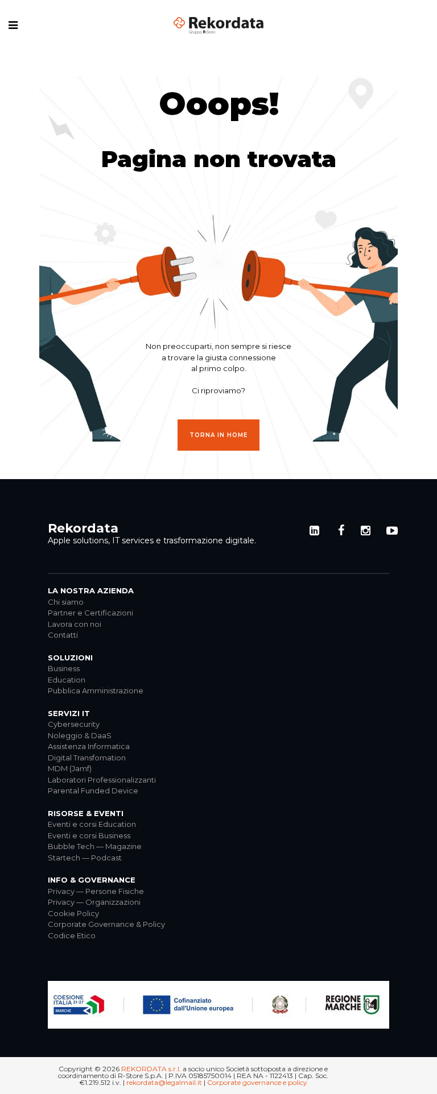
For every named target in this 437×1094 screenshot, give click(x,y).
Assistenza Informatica (89, 746)
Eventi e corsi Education (92, 824)
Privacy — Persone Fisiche (96, 891)
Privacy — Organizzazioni (94, 901)
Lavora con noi (74, 624)
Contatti (63, 634)
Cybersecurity (74, 724)
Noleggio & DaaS (80, 735)
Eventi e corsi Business (89, 835)
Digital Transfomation (87, 757)
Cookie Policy (73, 913)
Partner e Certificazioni (90, 612)
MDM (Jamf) (70, 768)
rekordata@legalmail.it (164, 1082)
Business (64, 668)
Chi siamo (66, 601)
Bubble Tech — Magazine (95, 846)
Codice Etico (72, 935)
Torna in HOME (218, 435)
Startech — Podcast (85, 857)
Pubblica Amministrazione (95, 690)
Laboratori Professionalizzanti (102, 779)
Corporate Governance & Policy (106, 924)
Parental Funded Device (93, 790)
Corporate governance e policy (257, 1082)
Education (66, 679)
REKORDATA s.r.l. (151, 1068)
